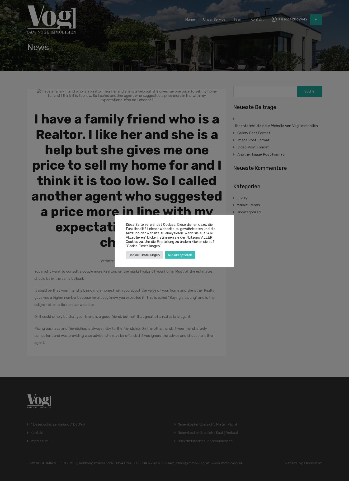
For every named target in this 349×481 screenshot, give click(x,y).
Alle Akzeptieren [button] (180, 255)
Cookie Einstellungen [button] (144, 255)
